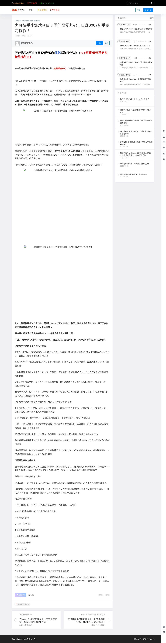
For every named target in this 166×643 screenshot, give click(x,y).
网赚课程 (18, 20)
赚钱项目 (37, 20)
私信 (106, 43)
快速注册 (148, 10)
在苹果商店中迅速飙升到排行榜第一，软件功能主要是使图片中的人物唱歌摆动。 (136, 32)
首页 (30, 10)
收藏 (32, 595)
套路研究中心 (30, 639)
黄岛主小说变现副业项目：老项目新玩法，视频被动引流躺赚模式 (38, 620)
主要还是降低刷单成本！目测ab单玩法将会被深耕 (136, 68)
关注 (100, 43)
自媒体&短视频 (27, 20)
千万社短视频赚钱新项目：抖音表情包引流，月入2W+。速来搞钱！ (86, 620)
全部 (151, 18)
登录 (138, 10)
